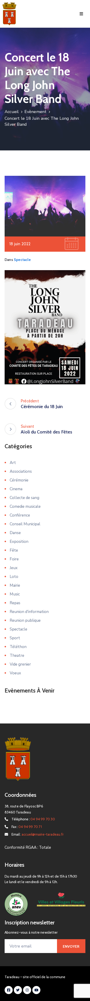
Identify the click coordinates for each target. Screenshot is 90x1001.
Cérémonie (19, 480)
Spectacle (22, 259)
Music (15, 594)
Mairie (15, 585)
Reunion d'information (29, 611)
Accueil (12, 111)
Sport (15, 638)
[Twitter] (18, 990)
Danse (15, 532)
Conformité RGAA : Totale (28, 847)
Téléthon (18, 646)
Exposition (19, 541)
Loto (14, 576)
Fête (14, 550)
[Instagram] (27, 990)
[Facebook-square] (9, 990)
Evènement (35, 111)
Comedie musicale (25, 506)
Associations (21, 471)
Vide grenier (20, 664)
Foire (14, 559)
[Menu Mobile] (81, 14)
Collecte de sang (24, 497)
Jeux (14, 568)
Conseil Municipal (25, 524)
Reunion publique (25, 620)
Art (13, 462)
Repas (15, 603)
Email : (37, 834)
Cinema (16, 489)
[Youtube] (36, 990)
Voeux (15, 673)
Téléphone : (33, 819)
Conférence (20, 515)
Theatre (17, 655)
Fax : (27, 827)
